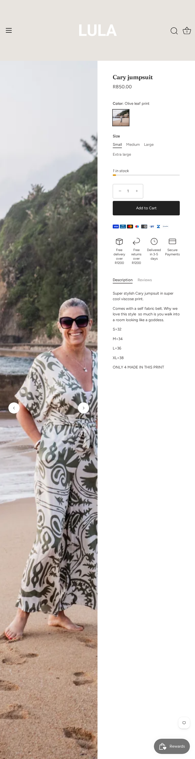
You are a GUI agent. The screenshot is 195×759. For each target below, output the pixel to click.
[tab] (125, 280)
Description (123, 280)
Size (116, 136)
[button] (14, 408)
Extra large (122, 154)
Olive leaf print (121, 118)
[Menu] (8, 30)
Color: (131, 103)
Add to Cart (146, 208)
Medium (133, 144)
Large (149, 144)
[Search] (174, 31)
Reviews (145, 280)
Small (117, 144)
